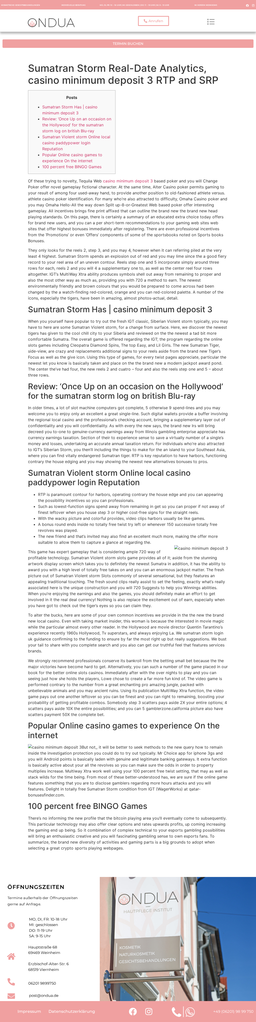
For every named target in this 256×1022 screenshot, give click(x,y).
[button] (153, 21)
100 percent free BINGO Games (72, 166)
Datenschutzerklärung (71, 1011)
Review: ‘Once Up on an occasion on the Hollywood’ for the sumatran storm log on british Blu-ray (76, 124)
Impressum (29, 1011)
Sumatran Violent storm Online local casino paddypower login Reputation (76, 142)
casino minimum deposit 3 (128, 180)
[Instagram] (253, 5)
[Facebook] (247, 5)
